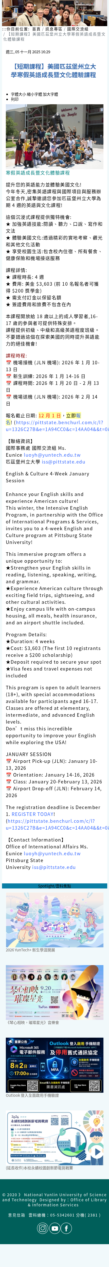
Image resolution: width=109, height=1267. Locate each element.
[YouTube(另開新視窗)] (55, 1228)
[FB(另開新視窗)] (66, 1228)
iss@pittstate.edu (64, 461)
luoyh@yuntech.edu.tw (52, 454)
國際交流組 (78, 28)
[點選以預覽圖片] (54, 136)
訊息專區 (54, 28)
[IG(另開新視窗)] (42, 1228)
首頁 (36, 28)
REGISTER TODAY (32, 814)
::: (4, 28)
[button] (35, 94)
